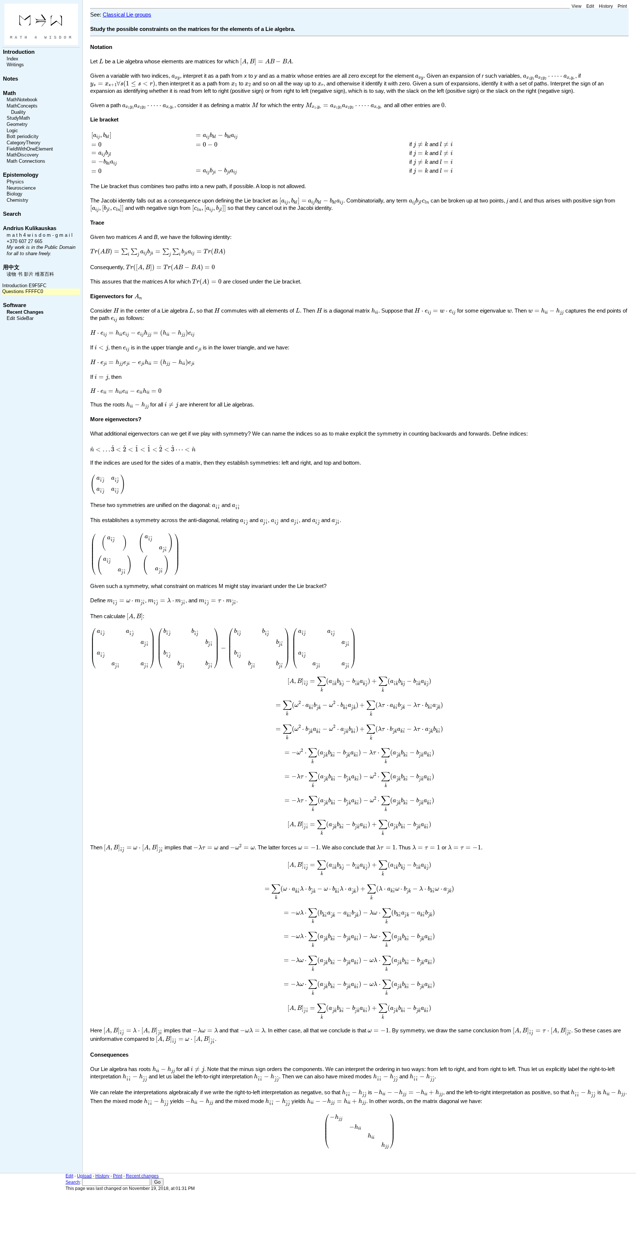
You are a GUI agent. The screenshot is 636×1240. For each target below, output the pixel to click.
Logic (12, 130)
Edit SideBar (20, 318)
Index (12, 58)
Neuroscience (21, 188)
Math (9, 93)
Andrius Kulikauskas (29, 228)
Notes (10, 79)
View (577, 6)
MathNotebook (22, 99)
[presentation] (101, 61)
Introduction (19, 52)
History (606, 6)
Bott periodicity (23, 136)
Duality (18, 112)
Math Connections (26, 161)
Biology (14, 194)
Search (12, 214)
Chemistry (17, 200)
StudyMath (18, 118)
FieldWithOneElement (30, 149)
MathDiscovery (23, 155)
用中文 (11, 267)
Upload (84, 1175)
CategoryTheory (23, 142)
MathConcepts (22, 106)
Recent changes (142, 1175)
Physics (15, 181)
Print (622, 6)
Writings (15, 64)
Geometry (17, 124)
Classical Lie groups (127, 15)
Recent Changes (25, 312)
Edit (590, 6)
